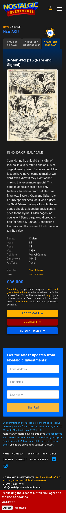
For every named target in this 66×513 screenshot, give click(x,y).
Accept (7, 507)
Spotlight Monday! (50, 44)
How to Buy (49, 453)
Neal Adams (36, 270)
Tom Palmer (36, 274)
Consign (8, 459)
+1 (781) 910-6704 (13, 484)
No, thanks (20, 507)
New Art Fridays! (12, 44)
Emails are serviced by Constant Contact (31, 445)
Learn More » (9, 501)
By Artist (34, 453)
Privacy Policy (39, 459)
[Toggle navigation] (59, 9)
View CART (31, 322)
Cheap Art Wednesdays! (31, 44)
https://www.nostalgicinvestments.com (24, 434)
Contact (21, 459)
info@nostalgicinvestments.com (22, 487)
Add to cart (30, 313)
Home (6, 27)
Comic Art (18, 453)
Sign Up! (33, 407)
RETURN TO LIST (30, 330)
